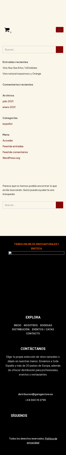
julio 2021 (8, 101)
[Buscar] (59, 49)
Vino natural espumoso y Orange (22, 73)
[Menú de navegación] (59, 29)
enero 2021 (9, 107)
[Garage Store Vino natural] (13, 11)
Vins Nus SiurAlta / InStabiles (20, 67)
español (7, 123)
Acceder (8, 140)
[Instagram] (47, 418)
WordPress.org (11, 158)
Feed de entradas (13, 146)
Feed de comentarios (15, 152)
